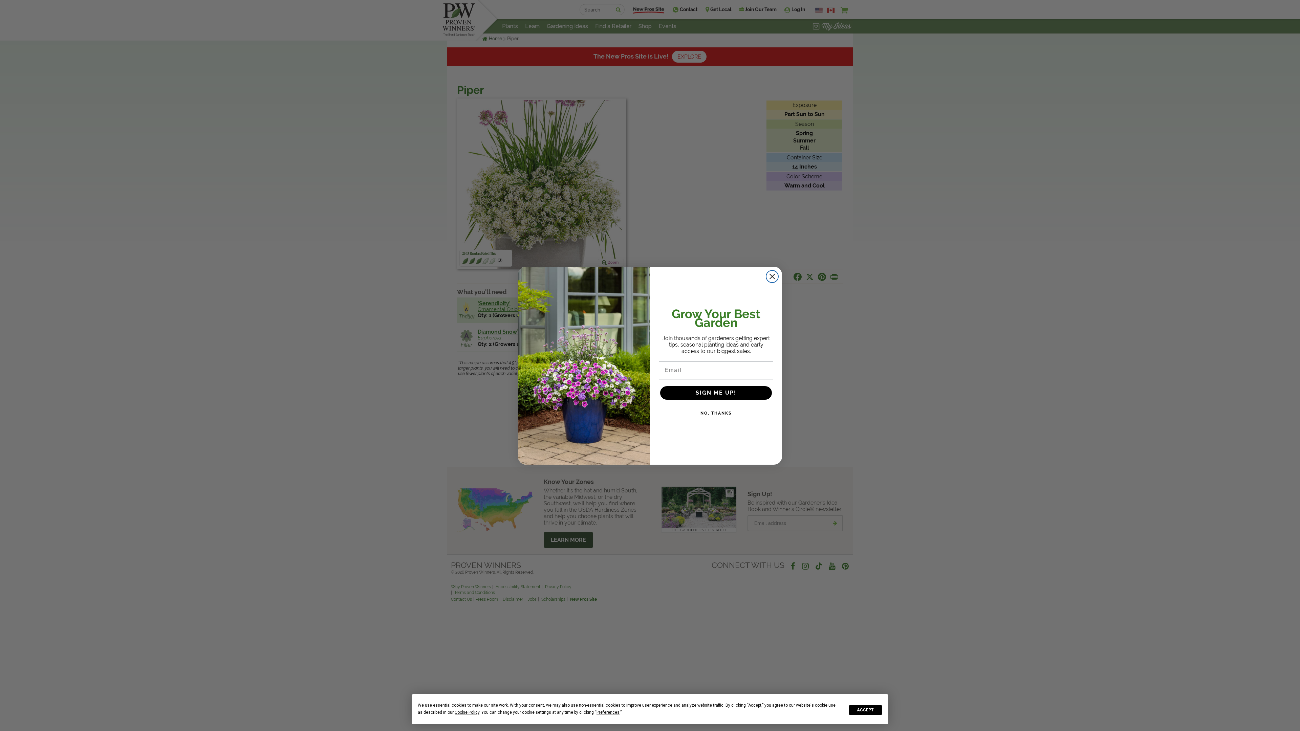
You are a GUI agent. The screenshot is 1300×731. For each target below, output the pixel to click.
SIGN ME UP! (716, 393)
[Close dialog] (772, 276)
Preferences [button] (608, 712)
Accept (865, 710)
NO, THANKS (716, 413)
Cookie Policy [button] (467, 712)
